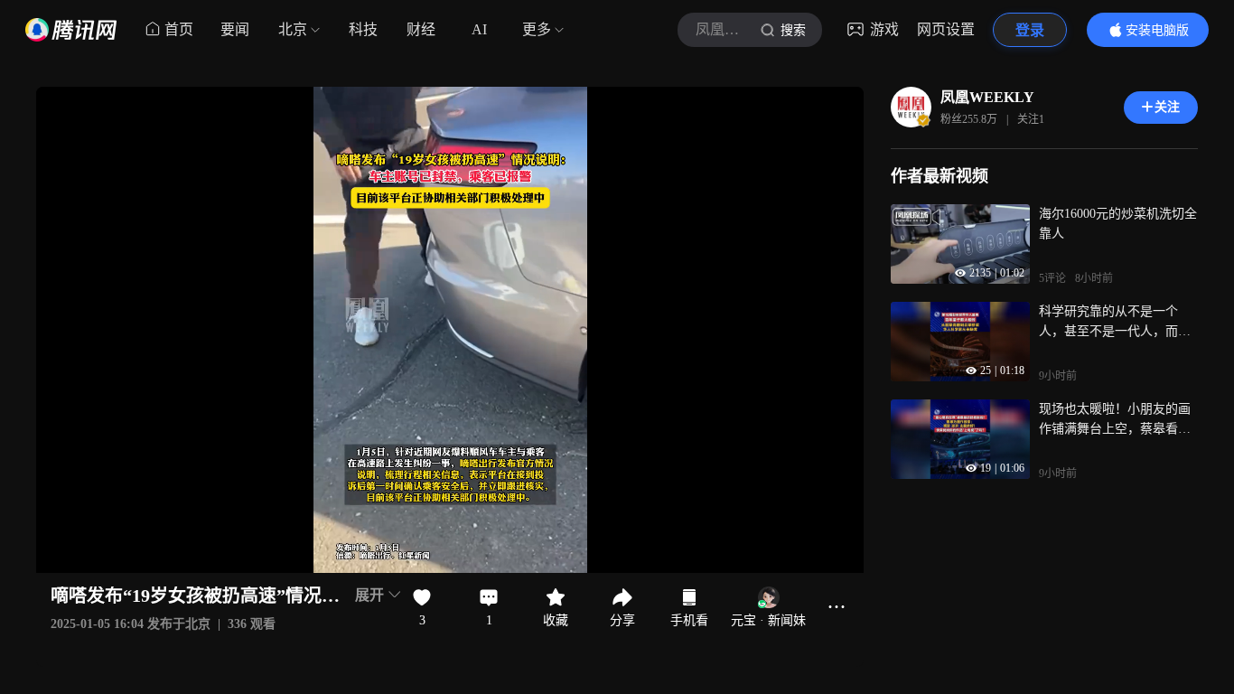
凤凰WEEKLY (987, 97)
